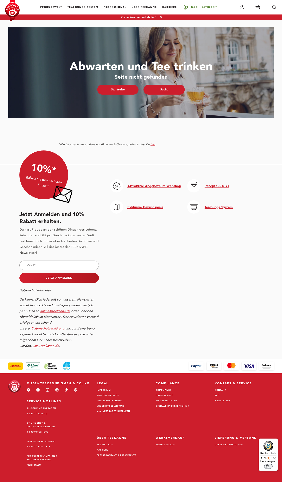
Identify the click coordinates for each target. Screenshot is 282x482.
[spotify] (75, 390)
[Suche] (274, 7)
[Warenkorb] (258, 7)
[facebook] (38, 390)
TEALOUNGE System (83, 7)
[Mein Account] (242, 7)
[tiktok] (66, 390)
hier (152, 144)
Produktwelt (51, 7)
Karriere (169, 7)
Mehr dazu (34, 464)
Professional (115, 7)
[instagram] (47, 390)
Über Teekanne (144, 7)
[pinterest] (57, 390)
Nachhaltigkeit (204, 7)
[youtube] (28, 390)
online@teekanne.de (55, 311)
